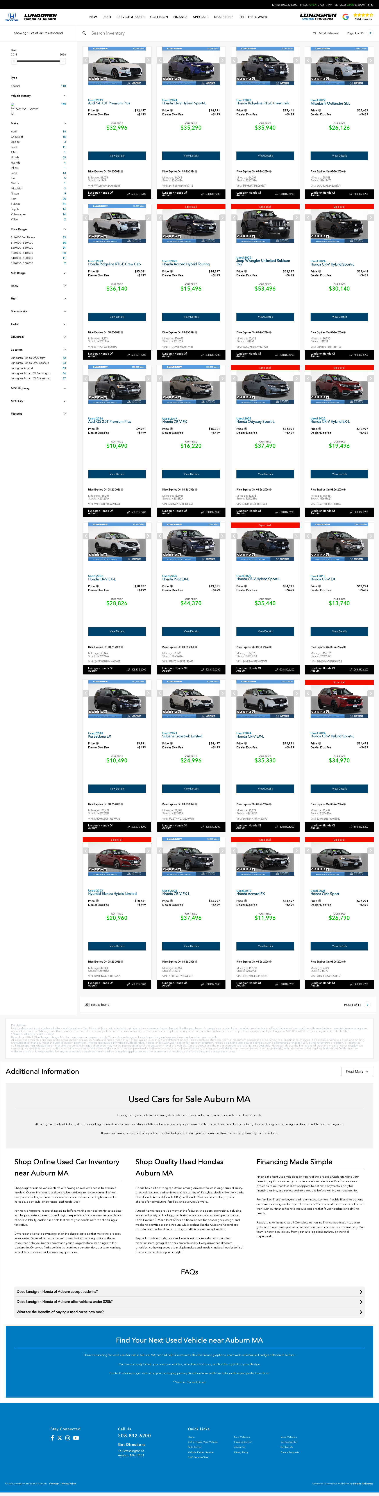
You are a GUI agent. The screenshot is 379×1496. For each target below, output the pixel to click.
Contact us (116, 1373)
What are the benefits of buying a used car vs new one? (60, 1312)
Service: (354, 5)
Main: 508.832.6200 (284, 5)
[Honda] (12, 17)
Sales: (316, 5)
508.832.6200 (138, 194)
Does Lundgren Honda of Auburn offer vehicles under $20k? (65, 1302)
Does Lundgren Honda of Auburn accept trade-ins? (57, 1291)
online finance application (331, 1222)
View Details (117, 155)
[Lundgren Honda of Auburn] (40, 17)
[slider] (14, 61)
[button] (148, 60)
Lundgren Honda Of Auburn (100, 194)
